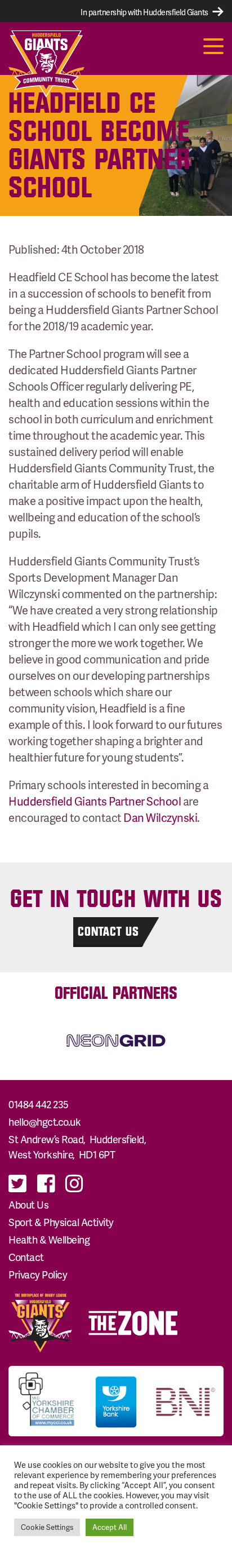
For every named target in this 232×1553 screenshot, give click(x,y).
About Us (28, 1204)
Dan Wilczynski (160, 817)
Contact (26, 1257)
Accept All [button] (109, 1527)
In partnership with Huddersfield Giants (145, 12)
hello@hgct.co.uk (44, 1121)
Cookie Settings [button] (47, 1527)
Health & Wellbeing (49, 1239)
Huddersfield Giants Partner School (94, 801)
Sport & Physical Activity (61, 1222)
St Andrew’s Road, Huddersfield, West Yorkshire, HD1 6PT (78, 1146)
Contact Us (108, 931)
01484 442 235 (38, 1104)
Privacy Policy (37, 1274)
